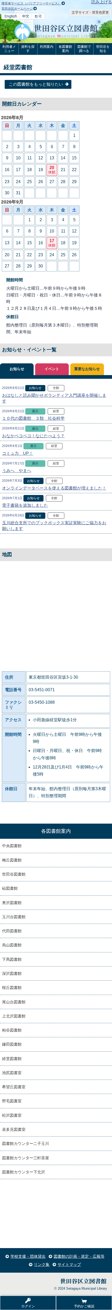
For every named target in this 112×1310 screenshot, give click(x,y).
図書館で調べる (84, 49)
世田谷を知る (103, 49)
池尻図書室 (12, 1072)
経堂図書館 (12, 1058)
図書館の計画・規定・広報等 (79, 1256)
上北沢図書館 (14, 1016)
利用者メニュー (9, 49)
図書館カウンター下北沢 (23, 1172)
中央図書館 (12, 845)
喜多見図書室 (14, 1129)
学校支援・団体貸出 (28, 1256)
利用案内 (46, 47)
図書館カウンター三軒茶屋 (25, 1158)
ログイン (28, 1306)
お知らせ (17, 369)
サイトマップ (69, 1264)
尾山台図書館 (14, 1002)
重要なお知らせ (87, 369)
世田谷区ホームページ (17, 8)
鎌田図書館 (12, 1044)
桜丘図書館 (12, 987)
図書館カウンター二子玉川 (25, 1143)
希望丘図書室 (14, 1087)
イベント (52, 369)
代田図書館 (12, 931)
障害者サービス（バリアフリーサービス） (31, 3)
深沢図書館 (12, 973)
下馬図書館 (12, 959)
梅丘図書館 (12, 860)
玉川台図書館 (14, 917)
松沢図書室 (12, 1115)
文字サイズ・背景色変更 (90, 12)
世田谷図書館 (14, 874)
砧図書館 (10, 888)
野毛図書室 (12, 1101)
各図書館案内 (65, 49)
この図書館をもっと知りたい (36, 84)
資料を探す (28, 49)
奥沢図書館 (12, 902)
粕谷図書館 (12, 1030)
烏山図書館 (12, 945)
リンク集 (41, 1264)
